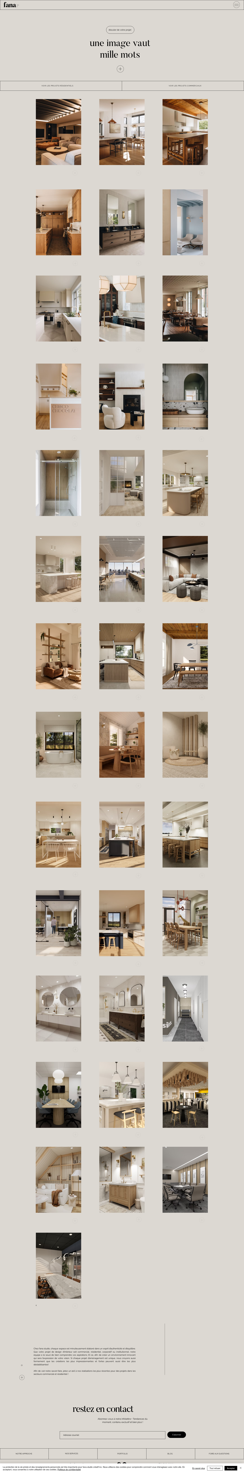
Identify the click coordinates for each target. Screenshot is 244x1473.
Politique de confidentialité (69, 1469)
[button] (237, 4)
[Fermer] (240, 1468)
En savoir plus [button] (198, 1468)
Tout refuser (215, 1468)
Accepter (231, 1468)
